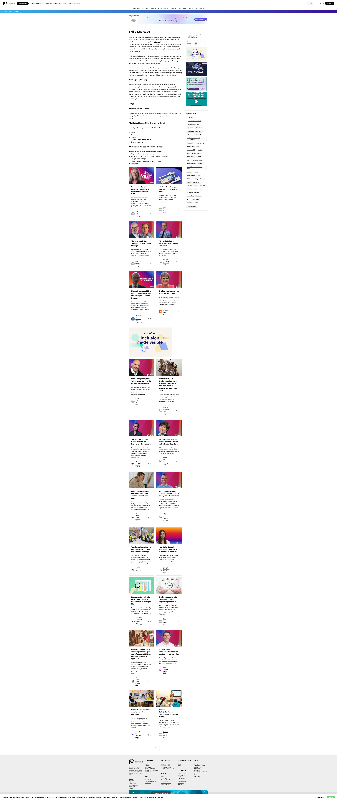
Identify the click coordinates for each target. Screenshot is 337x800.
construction (166, 70)
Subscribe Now (199, 8)
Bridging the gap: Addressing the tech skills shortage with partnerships (169, 652)
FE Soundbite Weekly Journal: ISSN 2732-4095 (167, 767)
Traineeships (195, 199)
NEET (196, 172)
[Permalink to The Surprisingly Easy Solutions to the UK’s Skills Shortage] (141, 229)
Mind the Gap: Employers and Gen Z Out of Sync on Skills (168, 189)
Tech (188, 199)
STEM (201, 189)
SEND (195, 185)
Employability (148, 767)
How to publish (181, 773)
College (189, 134)
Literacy (200, 163)
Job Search (148, 783)
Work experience (191, 206)
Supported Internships (193, 192)
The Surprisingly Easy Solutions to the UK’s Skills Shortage (141, 243)
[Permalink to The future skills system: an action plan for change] (169, 279)
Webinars (196, 775)
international (190, 156)
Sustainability (190, 196)
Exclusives (145, 8)
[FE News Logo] (9, 3)
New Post (180, 777)
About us (131, 779)
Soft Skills (189, 189)
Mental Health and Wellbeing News (195, 167)
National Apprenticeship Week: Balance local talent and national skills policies (168, 441)
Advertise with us (133, 785)
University (189, 202)
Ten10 (137, 399)
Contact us (131, 780)
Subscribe (330, 3)
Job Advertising (165, 781)
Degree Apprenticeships (193, 146)
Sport (195, 189)
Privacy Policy (132, 786)
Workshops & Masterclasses (197, 777)
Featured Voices (165, 765)
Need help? (180, 784)
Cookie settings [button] (319, 797)
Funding (200, 150)
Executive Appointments (151, 780)
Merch (191, 8)
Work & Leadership (150, 768)
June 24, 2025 (164, 210)
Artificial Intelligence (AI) (193, 124)
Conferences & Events (199, 765)
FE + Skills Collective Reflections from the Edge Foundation (168, 243)
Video (179, 765)
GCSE (188, 153)
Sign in (322, 3)
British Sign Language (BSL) (194, 131)
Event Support (165, 784)
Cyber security (200, 143)
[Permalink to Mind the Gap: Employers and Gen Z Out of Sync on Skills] (169, 175)
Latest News (136, 8)
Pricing (163, 777)
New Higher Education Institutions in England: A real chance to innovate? (168, 549)
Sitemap (131, 788)
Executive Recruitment (150, 781)
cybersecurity (176, 47)
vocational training (141, 89)
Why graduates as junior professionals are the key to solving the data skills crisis (169, 493)
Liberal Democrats (198, 160)
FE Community (132, 782)
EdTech (147, 765)
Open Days (197, 770)
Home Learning (196, 153)
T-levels (198, 196)
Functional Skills (191, 150)
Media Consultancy (166, 783)
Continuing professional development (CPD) (193, 138)
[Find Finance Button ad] (196, 83)
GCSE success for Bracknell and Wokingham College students (47, 3)
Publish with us (132, 783)
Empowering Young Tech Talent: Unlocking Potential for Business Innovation (141, 381)
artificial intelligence (147, 49)
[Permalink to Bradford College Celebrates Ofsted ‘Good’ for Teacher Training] (169, 698)
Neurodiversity (191, 175)
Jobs (179, 8)
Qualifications (196, 182)
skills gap (157, 42)
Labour (189, 160)
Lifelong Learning (191, 163)
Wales (196, 202)
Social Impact (148, 771)
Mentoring (189, 172)
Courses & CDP (198, 767)
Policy (202, 179)
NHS (198, 175)
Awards (196, 764)
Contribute (153, 8)
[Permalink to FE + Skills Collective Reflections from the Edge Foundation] (169, 229)
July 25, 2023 (139, 625)
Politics (189, 182)
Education (147, 764)
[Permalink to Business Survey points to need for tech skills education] (141, 698)
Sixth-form (202, 185)
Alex (164, 207)
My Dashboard (181, 778)
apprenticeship (172, 87)
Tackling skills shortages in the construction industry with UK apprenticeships (141, 549)
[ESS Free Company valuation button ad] (196, 98)
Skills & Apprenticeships (151, 770)
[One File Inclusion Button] (150, 342)
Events (185, 8)
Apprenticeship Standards (194, 121)
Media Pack (164, 778)
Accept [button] (331, 797)
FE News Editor (137, 515)
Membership (181, 783)
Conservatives (197, 134)
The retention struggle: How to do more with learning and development (141, 441)
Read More (160, 797)
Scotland (189, 185)
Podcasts (180, 764)
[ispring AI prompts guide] (196, 69)
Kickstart (198, 156)
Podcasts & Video (163, 8)
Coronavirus (190, 143)
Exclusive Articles (165, 764)
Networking (197, 768)
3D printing (190, 117)
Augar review (190, 127)
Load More (155, 748)
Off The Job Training (192, 179)
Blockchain (199, 127)
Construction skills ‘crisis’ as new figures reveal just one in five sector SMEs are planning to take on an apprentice (141, 654)
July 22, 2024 (139, 322)
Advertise (173, 8)
